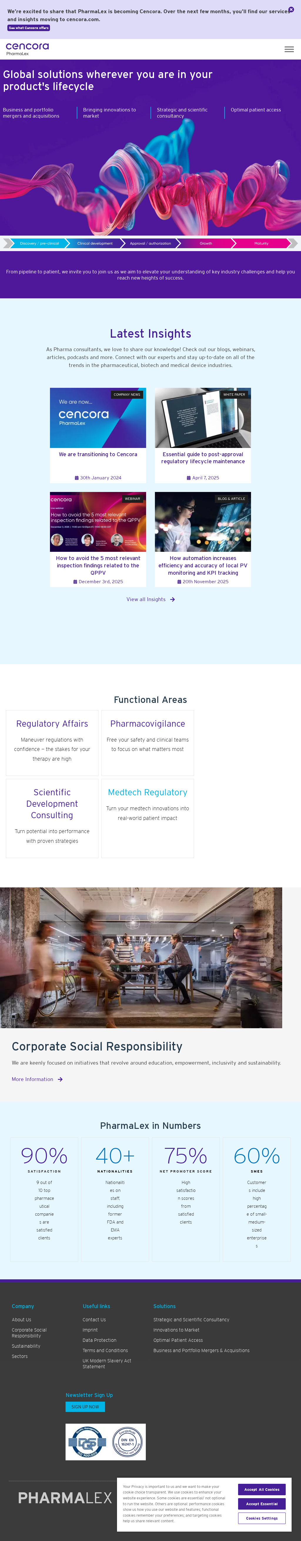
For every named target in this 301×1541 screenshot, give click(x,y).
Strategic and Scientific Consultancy (191, 1319)
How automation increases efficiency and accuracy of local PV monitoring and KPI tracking (203, 565)
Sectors (20, 1356)
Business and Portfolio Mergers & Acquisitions (201, 1350)
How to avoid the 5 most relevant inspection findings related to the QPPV (98, 565)
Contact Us (94, 1319)
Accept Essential (262, 1504)
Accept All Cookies (262, 1489)
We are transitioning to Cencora (98, 454)
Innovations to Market (176, 1330)
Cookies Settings (262, 1518)
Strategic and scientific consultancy (182, 113)
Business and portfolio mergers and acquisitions (31, 113)
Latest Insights (150, 333)
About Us (21, 1319)
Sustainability (26, 1346)
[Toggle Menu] (289, 49)
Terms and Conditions (105, 1350)
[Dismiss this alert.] (291, 9)
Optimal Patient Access (178, 1340)
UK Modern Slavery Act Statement (107, 1363)
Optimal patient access (256, 110)
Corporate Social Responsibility (29, 1333)
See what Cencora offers (29, 28)
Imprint (90, 1330)
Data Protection (99, 1340)
